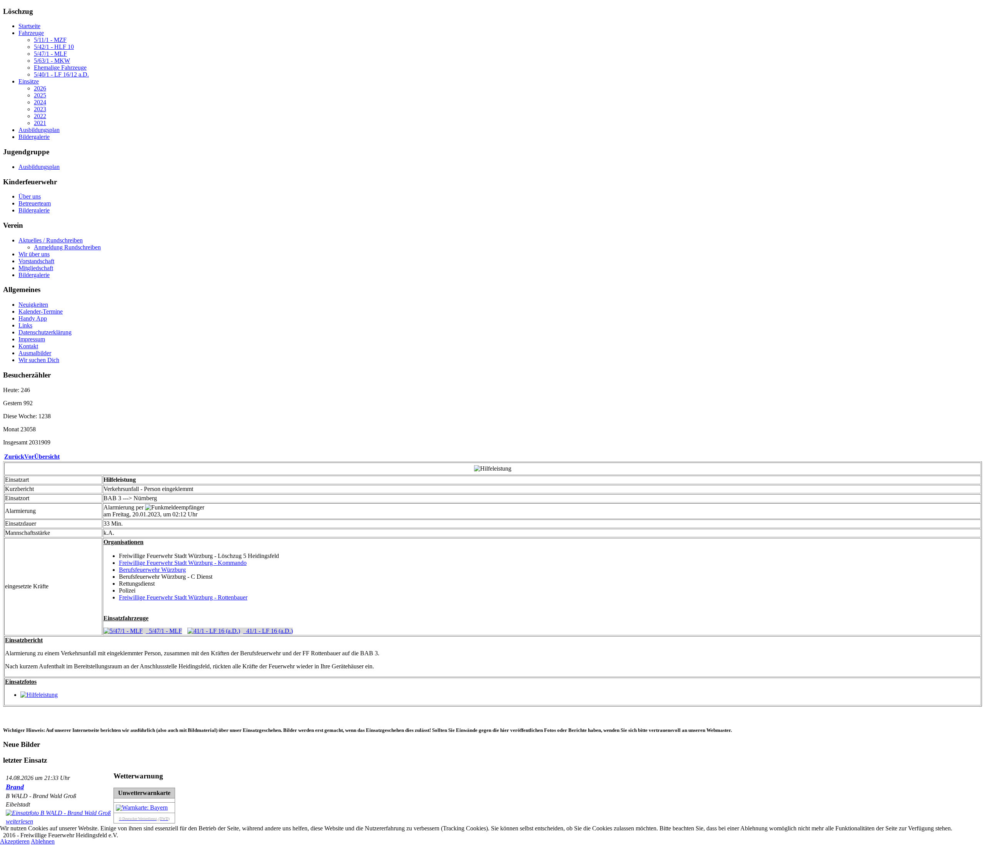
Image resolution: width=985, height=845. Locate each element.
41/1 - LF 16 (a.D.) (268, 631)
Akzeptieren (15, 841)
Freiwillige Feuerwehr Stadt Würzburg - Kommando (183, 562)
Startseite (29, 26)
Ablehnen (43, 841)
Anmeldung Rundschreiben (67, 247)
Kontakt (28, 346)
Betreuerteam (34, 203)
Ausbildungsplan (39, 130)
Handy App (32, 318)
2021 (40, 123)
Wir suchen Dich (38, 360)
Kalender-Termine (40, 311)
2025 (40, 95)
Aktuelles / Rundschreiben (50, 240)
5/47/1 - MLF (50, 53)
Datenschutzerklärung (45, 332)
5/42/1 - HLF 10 (54, 46)
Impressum (31, 339)
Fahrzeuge (31, 33)
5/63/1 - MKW (52, 60)
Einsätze (28, 81)
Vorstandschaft (36, 261)
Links (25, 325)
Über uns (29, 196)
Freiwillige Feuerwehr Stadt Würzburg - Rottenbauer (183, 597)
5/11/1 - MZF (50, 40)
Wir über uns (34, 254)
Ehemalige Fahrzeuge (60, 67)
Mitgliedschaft (35, 268)
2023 (40, 109)
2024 (40, 102)
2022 (40, 116)
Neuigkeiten (33, 304)
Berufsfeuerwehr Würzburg (152, 569)
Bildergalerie (34, 137)
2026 (40, 88)
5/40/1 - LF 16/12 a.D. (61, 74)
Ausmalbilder (34, 353)
